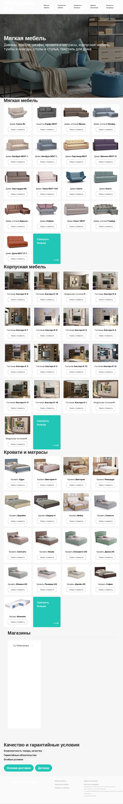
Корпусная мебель (62, 784)
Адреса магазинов (91, 781)
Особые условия (13, 759)
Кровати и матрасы (62, 788)
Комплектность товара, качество (23, 750)
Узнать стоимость (18, 129)
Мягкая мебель (60, 781)
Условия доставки (19, 768)
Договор (43, 768)
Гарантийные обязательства (20, 755)
